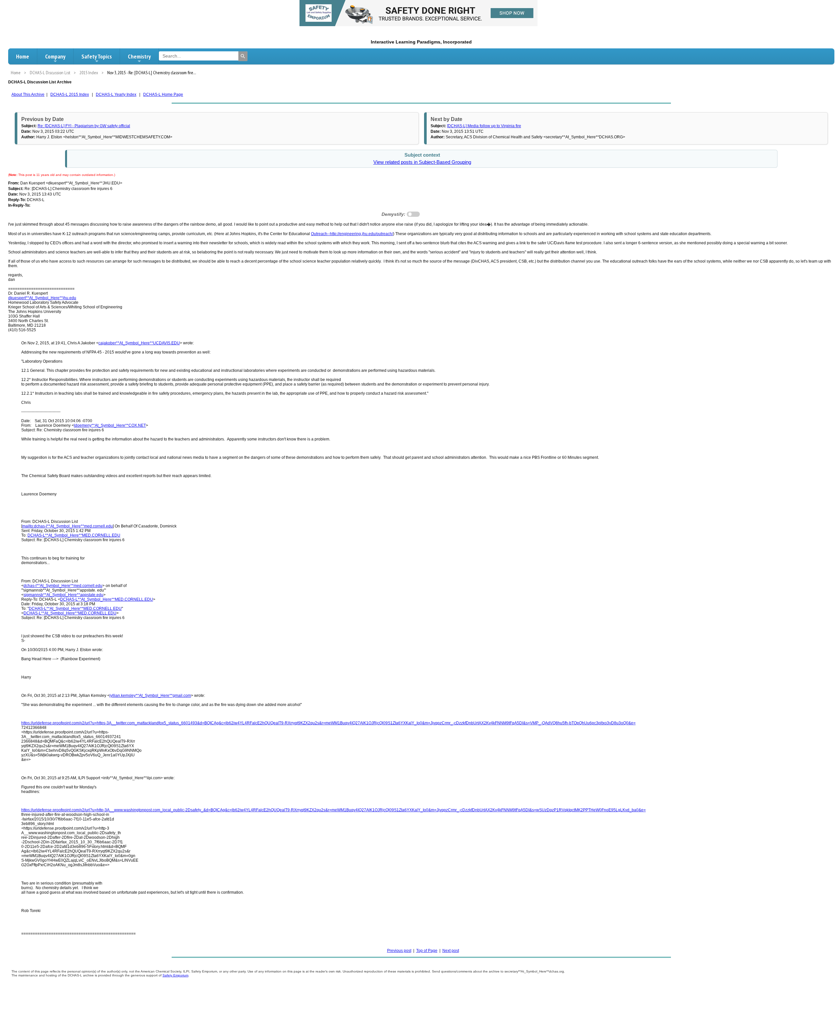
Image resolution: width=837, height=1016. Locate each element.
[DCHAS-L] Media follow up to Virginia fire (484, 126)
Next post (450, 950)
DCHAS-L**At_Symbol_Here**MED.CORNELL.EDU (73, 535)
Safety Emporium (175, 975)
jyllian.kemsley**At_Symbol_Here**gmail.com (150, 695)
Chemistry (139, 56)
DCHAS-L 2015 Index (69, 94)
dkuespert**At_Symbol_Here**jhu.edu (42, 298)
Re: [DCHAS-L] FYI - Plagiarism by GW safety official (84, 126)
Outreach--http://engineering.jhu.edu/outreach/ (352, 234)
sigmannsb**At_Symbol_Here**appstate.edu (63, 595)
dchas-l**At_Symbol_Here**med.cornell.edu (63, 585)
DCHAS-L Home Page (163, 94)
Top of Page (426, 950)
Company (55, 56)
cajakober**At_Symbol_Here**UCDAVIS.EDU (139, 343)
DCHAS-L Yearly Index (116, 94)
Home (22, 56)
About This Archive (27, 94)
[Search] (243, 56)
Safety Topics (96, 56)
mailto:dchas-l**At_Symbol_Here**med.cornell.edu (67, 526)
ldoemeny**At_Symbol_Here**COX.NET (110, 425)
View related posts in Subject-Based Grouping (422, 162)
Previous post (399, 950)
